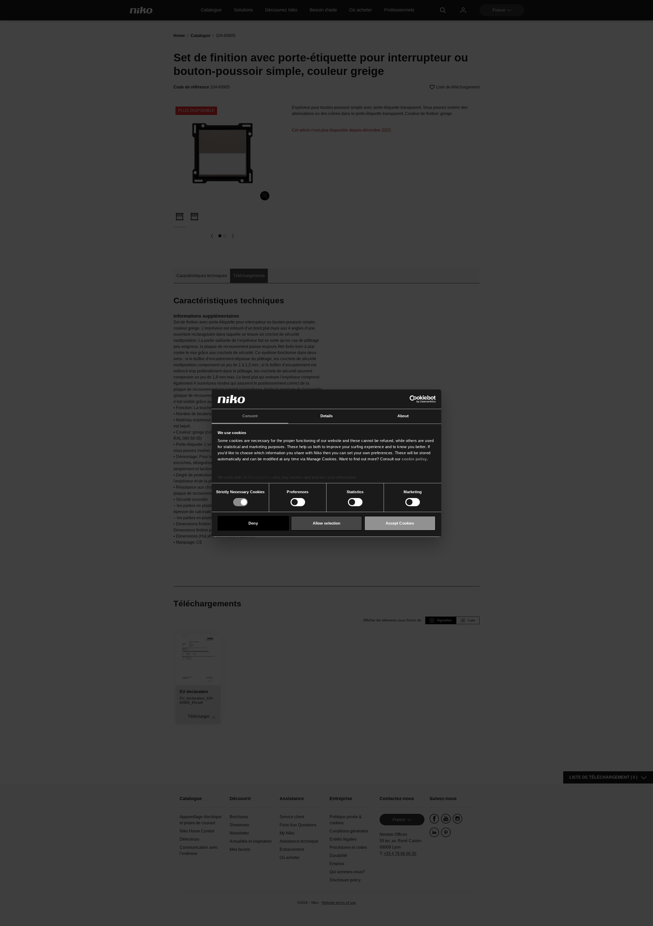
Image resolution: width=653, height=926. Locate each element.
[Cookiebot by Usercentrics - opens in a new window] (413, 399)
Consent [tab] (250, 416)
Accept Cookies (400, 523)
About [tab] (403, 416)
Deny (253, 523)
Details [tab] (326, 416)
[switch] (298, 502)
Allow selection (327, 523)
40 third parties (257, 477)
